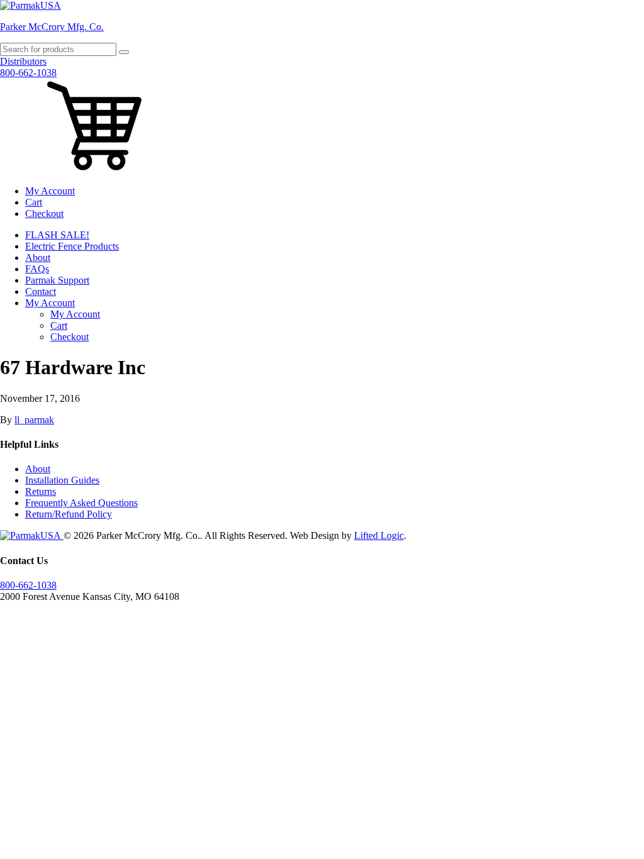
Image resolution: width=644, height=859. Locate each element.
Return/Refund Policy (68, 514)
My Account (50, 191)
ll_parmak (34, 419)
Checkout (44, 213)
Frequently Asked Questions (81, 502)
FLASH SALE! (57, 235)
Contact (40, 291)
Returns (40, 491)
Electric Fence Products (72, 246)
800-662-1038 (28, 72)
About (37, 257)
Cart (33, 202)
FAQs (37, 268)
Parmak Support (57, 280)
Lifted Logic (379, 535)
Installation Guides (62, 480)
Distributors (23, 61)
